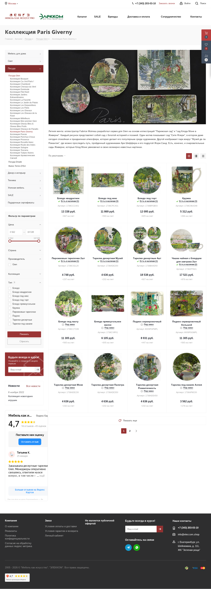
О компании (11, 526)
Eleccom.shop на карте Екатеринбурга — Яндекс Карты (28, 499)
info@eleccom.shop (188, 534)
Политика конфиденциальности (17, 537)
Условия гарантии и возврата (61, 531)
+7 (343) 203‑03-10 (188, 527)
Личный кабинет (54, 535)
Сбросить (24, 341)
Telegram (128, 547)
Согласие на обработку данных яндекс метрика (18, 545)
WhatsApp (136, 547)
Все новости (33, 386)
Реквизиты (11, 531)
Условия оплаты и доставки (61, 526)
